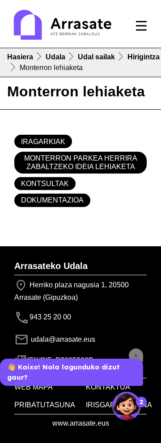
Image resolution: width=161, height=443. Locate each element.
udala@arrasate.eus (62, 339)
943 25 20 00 (50, 317)
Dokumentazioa (52, 200)
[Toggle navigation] (141, 26)
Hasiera (20, 57)
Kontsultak (45, 183)
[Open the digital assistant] (126, 406)
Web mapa (33, 387)
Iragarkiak (43, 141)
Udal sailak (96, 57)
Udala (55, 57)
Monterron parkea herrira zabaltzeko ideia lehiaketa (80, 162)
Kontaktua (108, 387)
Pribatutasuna (44, 405)
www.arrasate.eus (80, 423)
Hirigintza (143, 57)
